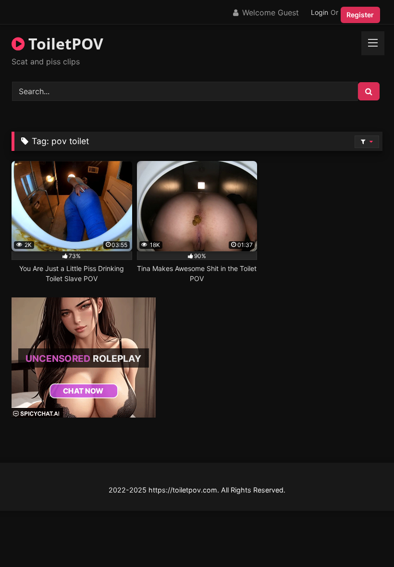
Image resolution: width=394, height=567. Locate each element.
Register (360, 15)
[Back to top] (364, 538)
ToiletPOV (64, 43)
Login (319, 12)
